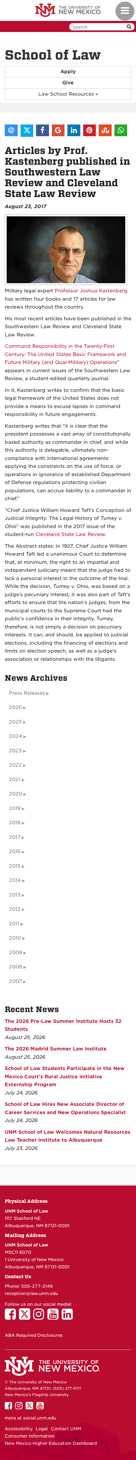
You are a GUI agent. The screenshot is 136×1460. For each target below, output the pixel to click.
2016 (15, 851)
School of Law (53, 55)
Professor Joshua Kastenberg (91, 291)
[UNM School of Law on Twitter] (26, 1317)
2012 (15, 909)
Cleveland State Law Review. (70, 534)
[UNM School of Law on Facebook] (12, 1317)
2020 (15, 794)
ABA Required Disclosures (34, 1335)
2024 (15, 736)
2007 (15, 981)
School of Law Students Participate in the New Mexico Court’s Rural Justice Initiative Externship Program (65, 1076)
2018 (15, 823)
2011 (14, 924)
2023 (15, 751)
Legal (42, 1428)
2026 (15, 707)
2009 (15, 952)
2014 (15, 880)
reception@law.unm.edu (31, 1293)
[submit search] (129, 26)
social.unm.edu (39, 1417)
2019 (15, 808)
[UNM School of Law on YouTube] (54, 1317)
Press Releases (27, 693)
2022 (15, 765)
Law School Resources (67, 94)
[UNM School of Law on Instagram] (40, 1317)
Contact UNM (66, 1428)
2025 (15, 722)
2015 (15, 866)
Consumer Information (30, 1435)
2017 (14, 837)
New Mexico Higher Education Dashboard (51, 1443)
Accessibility (19, 1428)
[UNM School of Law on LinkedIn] (69, 1317)
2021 (15, 779)
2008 (15, 967)
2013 (15, 895)
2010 (15, 938)
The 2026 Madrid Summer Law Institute (56, 1049)
